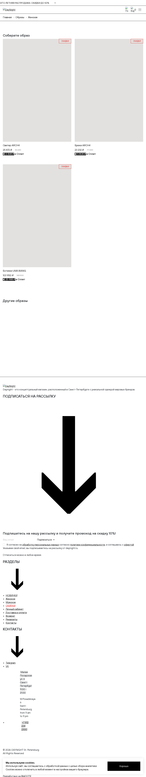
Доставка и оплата (16, 612)
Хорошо (123, 766)
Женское (10, 598)
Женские (32, 17)
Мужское (11, 602)
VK (7, 666)
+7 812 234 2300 (25, 726)
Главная (7, 17)
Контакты (11, 622)
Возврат (10, 616)
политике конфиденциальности (87, 544)
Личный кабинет (15, 609)
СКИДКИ (10, 605)
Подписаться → (46, 539)
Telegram (11, 662)
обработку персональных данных (40, 544)
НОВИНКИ (11, 595)
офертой (129, 544)
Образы (20, 17)
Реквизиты (11, 619)
